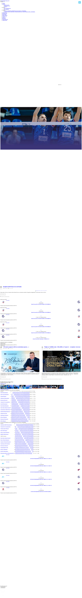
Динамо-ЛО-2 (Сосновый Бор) (5, 426)
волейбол (3, 296)
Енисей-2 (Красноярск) (4, 451)
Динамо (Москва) (3, 396)
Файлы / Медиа (4, 15)
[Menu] (79, 2)
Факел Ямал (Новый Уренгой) (5, 407)
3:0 (14, 392)
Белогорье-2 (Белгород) (4, 445)
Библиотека (4, 17)
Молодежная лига (7, 5)
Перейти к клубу (3, 383)
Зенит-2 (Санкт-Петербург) (5, 432)
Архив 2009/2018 (5, 19)
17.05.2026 (7, 487)
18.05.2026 (7, 468)
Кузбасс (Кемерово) (4, 417)
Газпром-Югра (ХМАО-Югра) (5, 409)
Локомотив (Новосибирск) (5, 398)
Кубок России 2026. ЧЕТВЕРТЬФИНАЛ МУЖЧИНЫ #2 (41, 304)
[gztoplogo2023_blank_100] (4, 0)
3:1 (13, 392)
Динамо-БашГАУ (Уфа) (4, 447)
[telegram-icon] (2, 592)
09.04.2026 (7, 314)
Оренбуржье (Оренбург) (4, 415)
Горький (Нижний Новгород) (5, 411)
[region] (41, 151)
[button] (41, 279)
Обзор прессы (4, 12)
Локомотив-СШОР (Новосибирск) (6, 424)
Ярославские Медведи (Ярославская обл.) (7, 453)
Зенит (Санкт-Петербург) (5, 394)
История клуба (4, 13)
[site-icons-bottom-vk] (2, 597)
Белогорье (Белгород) (4, 400)
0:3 (13, 396)
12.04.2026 (7, 300)
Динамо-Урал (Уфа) (4, 413)
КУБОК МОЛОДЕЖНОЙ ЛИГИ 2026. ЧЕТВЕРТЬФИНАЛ (41, 491)
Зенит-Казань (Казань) (4, 392)
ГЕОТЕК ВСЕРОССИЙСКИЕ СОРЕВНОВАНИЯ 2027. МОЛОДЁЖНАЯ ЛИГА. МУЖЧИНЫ (19, 11)
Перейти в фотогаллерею (4, 389)
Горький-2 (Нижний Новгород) (6, 441)
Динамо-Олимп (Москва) (5, 428)
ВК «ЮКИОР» (6, 9)
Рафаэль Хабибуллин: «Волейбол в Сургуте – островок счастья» (62, 347)
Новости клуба (11, 288)
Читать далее (3, 294)
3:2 (16, 392)
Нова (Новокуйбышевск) (5, 405)
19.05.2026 (7, 454)
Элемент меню (4, 20)
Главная (3, 3)
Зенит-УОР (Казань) (4, 430)
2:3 (11, 396)
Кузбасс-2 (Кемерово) (4, 449)
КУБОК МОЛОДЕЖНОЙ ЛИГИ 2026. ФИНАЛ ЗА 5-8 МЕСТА (41, 485)
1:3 (15, 392)
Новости (3, 4)
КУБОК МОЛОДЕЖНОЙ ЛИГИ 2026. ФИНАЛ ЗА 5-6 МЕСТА (41, 458)
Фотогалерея (4, 14)
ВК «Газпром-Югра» (7, 8)
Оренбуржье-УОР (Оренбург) (5, 443)
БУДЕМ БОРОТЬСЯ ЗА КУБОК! (12, 286)
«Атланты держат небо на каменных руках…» (16, 347)
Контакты (3, 18)
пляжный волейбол (6, 296)
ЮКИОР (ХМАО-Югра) (4, 434)
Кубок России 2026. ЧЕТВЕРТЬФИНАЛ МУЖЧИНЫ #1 (41, 318)
